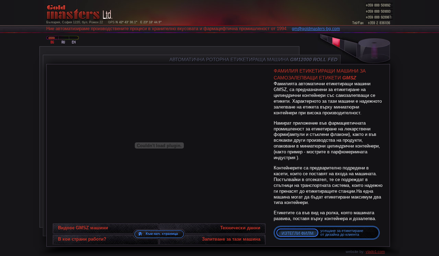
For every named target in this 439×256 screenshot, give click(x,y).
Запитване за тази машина (231, 239)
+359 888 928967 (379, 17)
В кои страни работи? (82, 239)
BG (51, 40)
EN (73, 40)
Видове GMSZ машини (83, 227)
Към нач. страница (162, 233)
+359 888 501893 (379, 11)
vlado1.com (375, 251)
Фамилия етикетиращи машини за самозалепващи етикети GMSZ (336, 50)
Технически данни (240, 227)
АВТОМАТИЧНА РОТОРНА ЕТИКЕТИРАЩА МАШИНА (253, 59)
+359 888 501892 (379, 5)
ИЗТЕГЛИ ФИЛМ (297, 233)
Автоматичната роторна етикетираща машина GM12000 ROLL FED (349, 50)
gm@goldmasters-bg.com (316, 28)
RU (62, 40)
